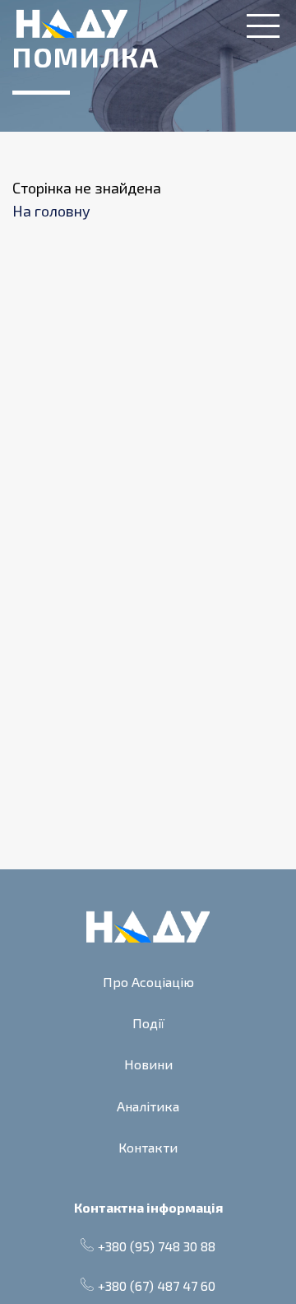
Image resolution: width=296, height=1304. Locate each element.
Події (148, 1023)
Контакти (148, 1147)
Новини (148, 1064)
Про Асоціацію (148, 982)
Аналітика (148, 1106)
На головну (51, 211)
